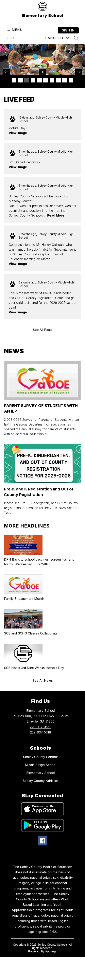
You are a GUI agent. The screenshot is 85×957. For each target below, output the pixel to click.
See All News (43, 680)
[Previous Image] (6, 71)
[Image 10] (71, 80)
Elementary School (40, 773)
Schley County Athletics (41, 781)
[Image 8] (58, 80)
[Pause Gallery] (42, 71)
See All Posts (42, 330)
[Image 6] (45, 80)
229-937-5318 (40, 732)
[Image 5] (39, 80)
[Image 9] (64, 80)
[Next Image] (78, 71)
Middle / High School (40, 765)
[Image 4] (33, 80)
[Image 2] (20, 80)
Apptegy (51, 951)
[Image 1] (14, 80)
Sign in (68, 30)
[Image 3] (26, 80)
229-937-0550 (40, 727)
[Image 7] (52, 80)
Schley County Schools (40, 757)
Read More (55, 215)
